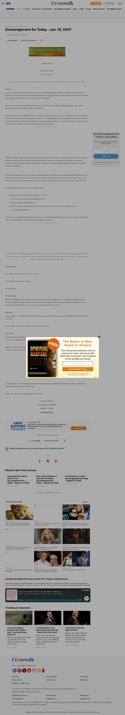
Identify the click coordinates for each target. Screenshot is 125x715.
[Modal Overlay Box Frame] (62, 357)
